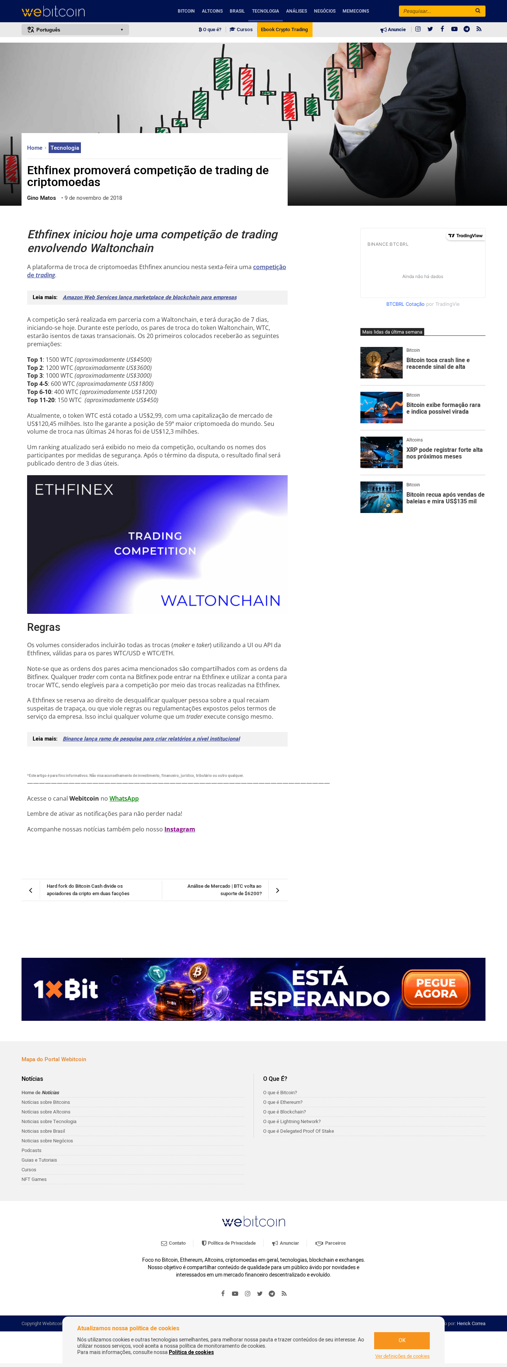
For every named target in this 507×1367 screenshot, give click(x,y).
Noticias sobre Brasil (43, 1131)
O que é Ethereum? (282, 1102)
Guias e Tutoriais (39, 1160)
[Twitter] (430, 29)
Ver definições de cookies (402, 1356)
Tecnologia (265, 11)
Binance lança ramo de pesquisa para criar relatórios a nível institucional (151, 739)
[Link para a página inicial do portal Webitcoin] (253, 1221)
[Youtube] (454, 29)
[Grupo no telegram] (466, 29)
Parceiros (335, 1243)
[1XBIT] (253, 989)
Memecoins (356, 11)
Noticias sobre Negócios (47, 1140)
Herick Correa (471, 1323)
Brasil (237, 11)
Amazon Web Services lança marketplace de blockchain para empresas (149, 297)
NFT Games (34, 1179)
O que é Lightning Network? (292, 1121)
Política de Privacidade (231, 1243)
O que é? (211, 29)
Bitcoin (186, 11)
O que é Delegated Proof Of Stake (298, 1131)
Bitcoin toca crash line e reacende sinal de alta (438, 363)
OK (402, 1340)
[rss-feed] (479, 29)
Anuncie (396, 29)
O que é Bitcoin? (280, 1092)
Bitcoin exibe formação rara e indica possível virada (443, 408)
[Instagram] (417, 29)
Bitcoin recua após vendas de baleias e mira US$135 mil (445, 498)
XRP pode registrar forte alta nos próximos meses (444, 453)
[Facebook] (442, 29)
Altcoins (212, 11)
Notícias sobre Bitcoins (46, 1102)
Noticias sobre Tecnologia (49, 1121)
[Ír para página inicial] (75, 11)
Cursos (244, 29)
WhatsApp (124, 798)
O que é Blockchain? (284, 1111)
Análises (296, 11)
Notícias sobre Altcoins (46, 1111)
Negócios (325, 11)
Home (35, 148)
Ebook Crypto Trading (284, 29)
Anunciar (289, 1243)
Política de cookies (191, 1352)
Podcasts (32, 1150)
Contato (177, 1243)
